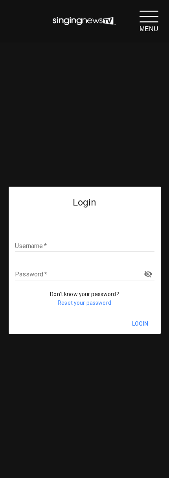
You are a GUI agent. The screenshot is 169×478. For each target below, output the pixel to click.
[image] (84, 21)
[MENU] (149, 16)
